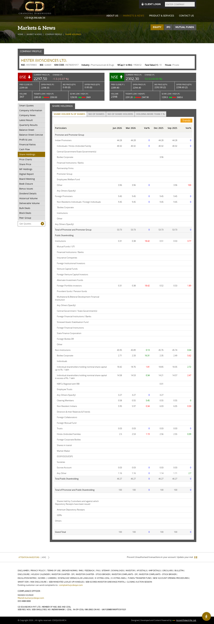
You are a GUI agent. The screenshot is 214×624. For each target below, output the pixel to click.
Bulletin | (180, 570)
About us (112, 15)
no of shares (96, 113)
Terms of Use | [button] (54, 570)
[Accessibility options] (206, 616)
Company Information (30, 110)
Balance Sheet (26, 129)
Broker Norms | (70, 570)
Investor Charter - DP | (63, 574)
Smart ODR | (24, 582)
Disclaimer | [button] (24, 570)
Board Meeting (27, 178)
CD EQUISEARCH (35, 11)
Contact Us (186, 15)
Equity (157, 27)
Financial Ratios (27, 144)
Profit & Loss (25, 139)
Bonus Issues (26, 188)
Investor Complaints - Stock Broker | (158, 574)
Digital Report (26, 173)
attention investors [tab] (28, 557)
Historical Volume (28, 198)
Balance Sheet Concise (31, 134)
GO (42, 223)
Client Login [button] (153, 4)
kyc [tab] (43, 557)
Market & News (34, 34)
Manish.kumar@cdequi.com (31, 598)
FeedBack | (90, 570)
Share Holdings (27, 154)
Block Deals (25, 212)
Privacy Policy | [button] (39, 570)
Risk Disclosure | (39, 582)
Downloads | (118, 570)
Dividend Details (28, 193)
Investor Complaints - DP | (125, 574)
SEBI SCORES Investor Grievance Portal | (106, 582)
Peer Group (25, 217)
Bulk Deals (24, 208)
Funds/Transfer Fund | (140, 578)
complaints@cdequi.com (71, 585)
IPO (168, 27)
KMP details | (155, 570)
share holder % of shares (69, 113)
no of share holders (120, 113)
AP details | (142, 570)
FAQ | (98, 570)
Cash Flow (24, 149)
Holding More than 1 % (150, 113)
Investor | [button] (131, 570)
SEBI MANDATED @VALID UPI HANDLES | (67, 582)
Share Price (25, 164)
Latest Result (26, 120)
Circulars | (168, 570)
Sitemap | (106, 570)
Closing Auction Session (139, 582)
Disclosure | (24, 574)
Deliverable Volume (29, 203)
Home (20, 34)
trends (186, 120)
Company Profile (53, 34)
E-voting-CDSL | (103, 578)
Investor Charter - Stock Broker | (93, 574)
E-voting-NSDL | (119, 578)
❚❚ (196, 557)
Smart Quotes (26, 105)
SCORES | (42, 578)
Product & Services (161, 15)
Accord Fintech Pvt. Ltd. (186, 620)
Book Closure (26, 183)
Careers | (52, 578)
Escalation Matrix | (28, 578)
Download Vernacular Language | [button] (76, 578)
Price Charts (25, 159)
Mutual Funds (184, 27)
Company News (27, 115)
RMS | (81, 570)
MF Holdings (25, 169)
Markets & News (133, 15)
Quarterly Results (28, 124)
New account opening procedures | (171, 578)
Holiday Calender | (41, 574)
